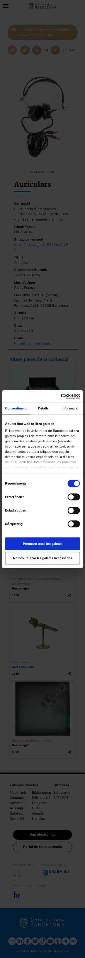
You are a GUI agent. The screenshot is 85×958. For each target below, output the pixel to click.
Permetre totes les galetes (42, 544)
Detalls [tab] (43, 408)
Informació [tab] (70, 408)
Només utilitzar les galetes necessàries (42, 558)
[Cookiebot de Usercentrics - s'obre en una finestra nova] (61, 396)
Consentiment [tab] (16, 408)
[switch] (74, 496)
